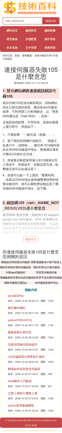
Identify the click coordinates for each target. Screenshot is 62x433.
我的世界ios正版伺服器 (46, 267)
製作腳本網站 (16, 308)
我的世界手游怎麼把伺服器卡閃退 (46, 279)
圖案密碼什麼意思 (19, 332)
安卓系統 (12, 47)
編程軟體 (49, 30)
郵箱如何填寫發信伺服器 (15, 262)
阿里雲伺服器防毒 (46, 272)
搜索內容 (51, 21)
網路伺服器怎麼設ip (15, 282)
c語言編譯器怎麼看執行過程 (26, 356)
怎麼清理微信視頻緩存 (22, 344)
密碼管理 (49, 47)
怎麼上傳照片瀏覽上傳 (22, 393)
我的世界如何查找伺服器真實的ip (15, 268)
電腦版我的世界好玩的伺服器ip (15, 279)
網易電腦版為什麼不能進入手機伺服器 (46, 263)
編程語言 (31, 30)
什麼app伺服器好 (15, 272)
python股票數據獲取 (21, 405)
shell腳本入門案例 (20, 381)
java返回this (16, 295)
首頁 (17, 55)
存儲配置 (31, 39)
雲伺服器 (12, 39)
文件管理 (31, 47)
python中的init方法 (20, 320)
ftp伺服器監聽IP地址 (46, 282)
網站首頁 (12, 30)
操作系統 (49, 39)
